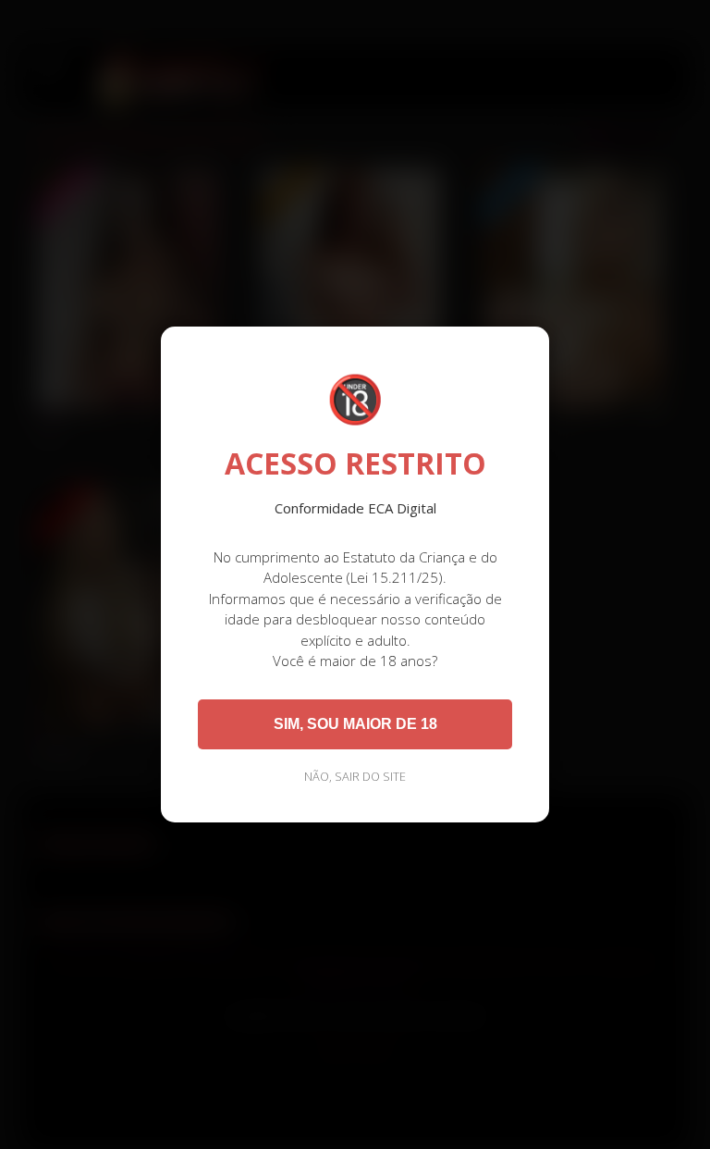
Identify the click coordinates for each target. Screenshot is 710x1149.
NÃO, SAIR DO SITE (355, 776)
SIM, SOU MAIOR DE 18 (355, 724)
